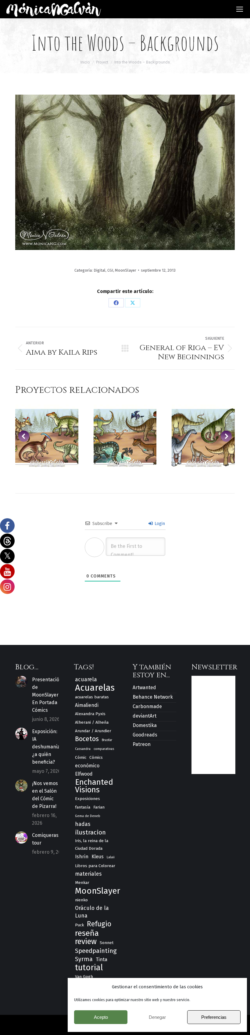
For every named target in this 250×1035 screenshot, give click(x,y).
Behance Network (153, 697)
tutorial (89, 968)
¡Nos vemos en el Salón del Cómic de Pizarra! (45, 794)
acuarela (86, 679)
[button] (23, 436)
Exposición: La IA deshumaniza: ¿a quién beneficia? (48, 747)
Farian (99, 807)
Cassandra (83, 749)
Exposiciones (87, 798)
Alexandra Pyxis (90, 713)
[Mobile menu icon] (239, 9)
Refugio (99, 924)
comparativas (104, 749)
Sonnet (106, 942)
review (86, 942)
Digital (99, 270)
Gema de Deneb (87, 816)
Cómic (80, 757)
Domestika (145, 725)
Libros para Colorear (95, 865)
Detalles (46, 436)
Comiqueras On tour (49, 839)
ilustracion (90, 832)
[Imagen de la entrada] (21, 682)
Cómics (96, 757)
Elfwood (84, 774)
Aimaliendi (86, 705)
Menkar (82, 882)
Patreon (142, 744)
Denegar (157, 1017)
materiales (88, 873)
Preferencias (214, 1017)
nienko (81, 900)
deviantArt (144, 716)
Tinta (101, 959)
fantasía (82, 807)
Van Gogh (84, 976)
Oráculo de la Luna (92, 912)
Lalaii (111, 857)
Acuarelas (95, 688)
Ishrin (81, 856)
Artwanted (144, 687)
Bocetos (87, 739)
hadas (82, 824)
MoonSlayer (125, 270)
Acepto (101, 1017)
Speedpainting (96, 950)
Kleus (97, 856)
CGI (110, 270)
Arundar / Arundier (93, 730)
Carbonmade (147, 706)
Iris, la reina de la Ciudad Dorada (91, 844)
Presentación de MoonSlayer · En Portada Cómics (47, 695)
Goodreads (145, 735)
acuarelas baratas (92, 697)
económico (87, 766)
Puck (79, 925)
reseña (87, 933)
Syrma (84, 959)
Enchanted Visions (94, 786)
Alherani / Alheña (92, 722)
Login (159, 523)
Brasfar (107, 740)
